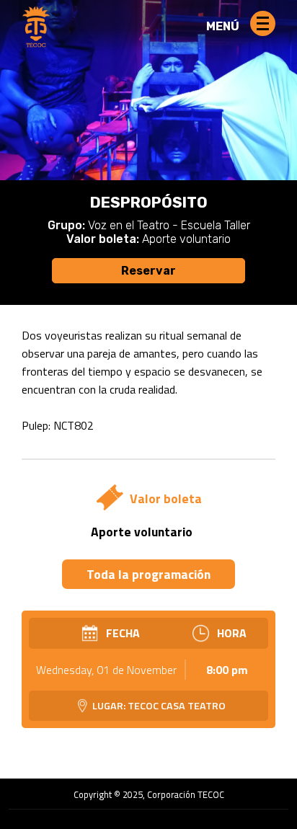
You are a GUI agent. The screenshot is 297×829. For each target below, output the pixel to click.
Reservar (148, 271)
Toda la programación (148, 574)
